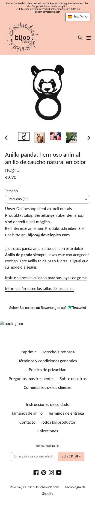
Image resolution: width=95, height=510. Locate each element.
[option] (24, 136)
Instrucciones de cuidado (47, 405)
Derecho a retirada (58, 352)
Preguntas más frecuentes (31, 379)
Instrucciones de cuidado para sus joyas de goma (46, 278)
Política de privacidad (47, 370)
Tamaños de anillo (27, 413)
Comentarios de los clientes (47, 388)
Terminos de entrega (66, 413)
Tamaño (11, 191)
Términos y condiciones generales (47, 361)
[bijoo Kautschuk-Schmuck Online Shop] (22, 38)
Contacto (27, 422)
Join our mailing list (47, 445)
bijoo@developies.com (47, 12)
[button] (77, 17)
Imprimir (28, 352)
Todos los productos (58, 422)
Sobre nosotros (73, 379)
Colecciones (47, 431)
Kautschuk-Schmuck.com (41, 487)
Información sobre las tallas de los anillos (39, 289)
